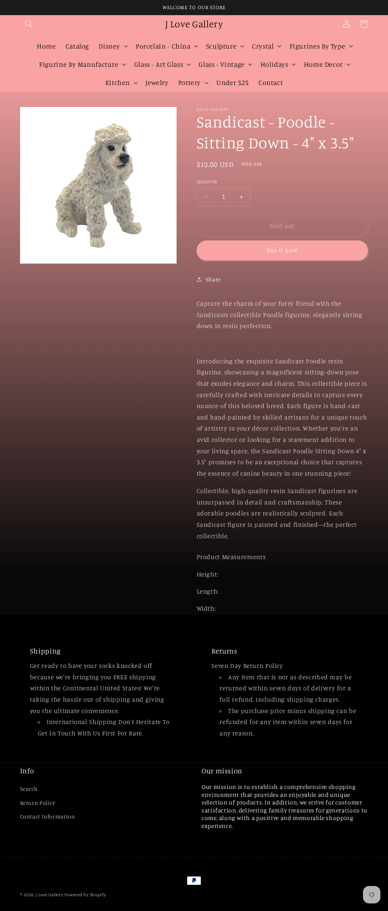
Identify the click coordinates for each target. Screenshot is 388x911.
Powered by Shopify (85, 894)
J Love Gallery (49, 894)
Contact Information (47, 816)
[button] (29, 24)
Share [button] (213, 279)
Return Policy (37, 802)
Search (29, 788)
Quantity (207, 181)
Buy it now (282, 250)
